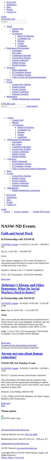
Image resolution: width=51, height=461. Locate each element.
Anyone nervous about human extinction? (19, 345)
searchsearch (32, 106)
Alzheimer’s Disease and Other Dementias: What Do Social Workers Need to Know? (22, 288)
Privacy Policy (7, 457)
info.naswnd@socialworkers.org (15, 430)
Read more (5, 279)
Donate (10, 9)
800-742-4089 (31, 434)
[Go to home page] (8, 19)
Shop (9, 7)
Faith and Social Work (17, 233)
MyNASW (11, 2)
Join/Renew (12, 4)
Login (3, 16)
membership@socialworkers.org (15, 443)
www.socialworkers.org (27, 448)
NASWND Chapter (9, 244)
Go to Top (19, 457)
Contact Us (11, 12)
